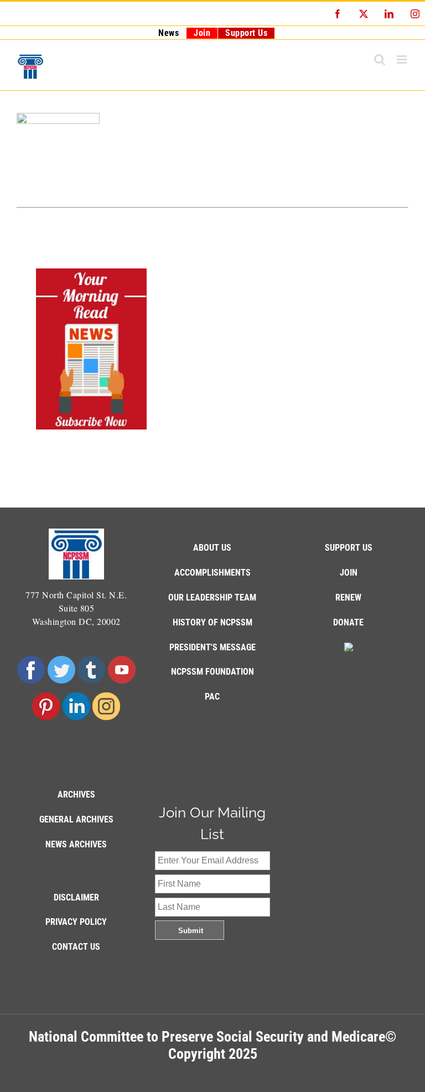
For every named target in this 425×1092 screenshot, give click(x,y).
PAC (212, 696)
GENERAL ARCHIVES (76, 819)
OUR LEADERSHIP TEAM (212, 597)
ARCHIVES (76, 794)
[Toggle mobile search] (380, 59)
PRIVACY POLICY (76, 922)
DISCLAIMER (76, 897)
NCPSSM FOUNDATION (212, 671)
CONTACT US (76, 946)
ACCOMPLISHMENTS (212, 572)
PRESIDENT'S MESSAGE (212, 647)
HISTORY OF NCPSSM (212, 622)
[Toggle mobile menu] (403, 59)
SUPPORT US (348, 547)
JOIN (348, 572)
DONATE (348, 622)
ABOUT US (212, 547)
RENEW (348, 597)
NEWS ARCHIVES (76, 844)
